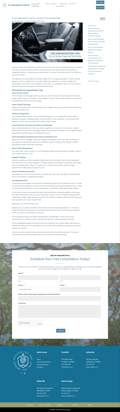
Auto (42, 21)
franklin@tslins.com (67, 367)
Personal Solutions (42, 365)
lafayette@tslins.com (92, 367)
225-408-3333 (65, 393)
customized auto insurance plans (24, 219)
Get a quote (100, 7)
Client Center (60, 6)
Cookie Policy (75, 405)
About (48, 3)
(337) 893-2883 (41, 393)
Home (39, 359)
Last (61, 281)
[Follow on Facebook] (21, 373)
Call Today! (100, 2)
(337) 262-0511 (90, 364)
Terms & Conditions (45, 405)
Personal (72, 3)
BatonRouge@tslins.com (68, 396)
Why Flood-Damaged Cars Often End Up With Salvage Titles (96, 41)
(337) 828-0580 (66, 364)
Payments (40, 367)
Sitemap (90, 405)
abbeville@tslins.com (43, 396)
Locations (54, 3)
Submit (61, 331)
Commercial (63, 3)
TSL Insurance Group (21, 21)
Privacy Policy (30, 405)
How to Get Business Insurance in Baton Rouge (95, 49)
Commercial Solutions (44, 362)
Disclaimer (60, 405)
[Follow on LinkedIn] (24, 373)
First (19, 281)
